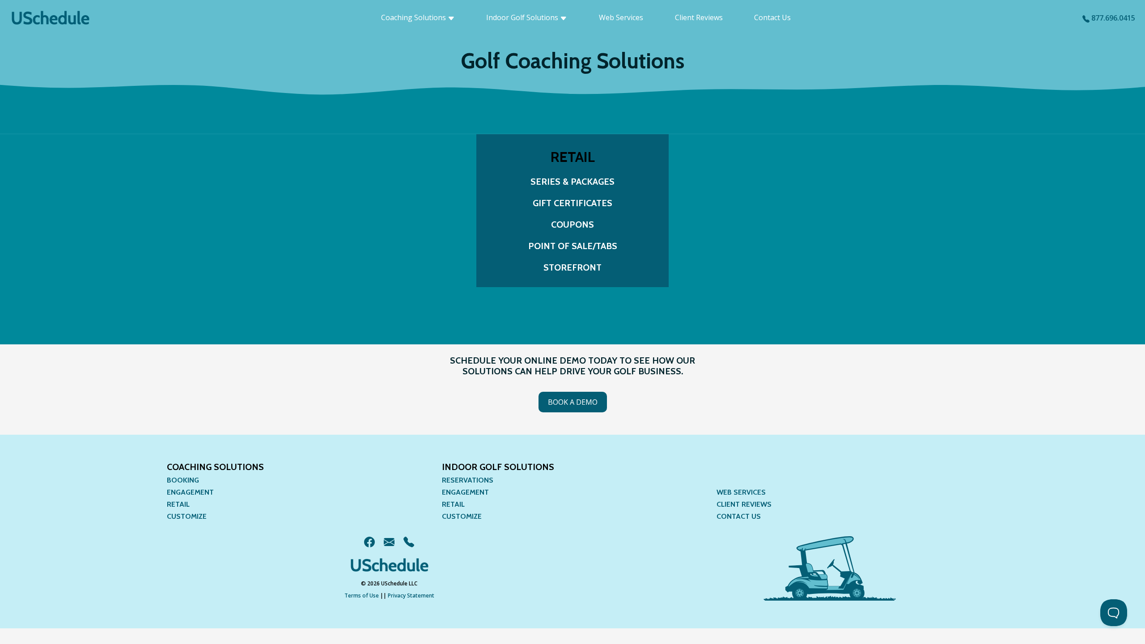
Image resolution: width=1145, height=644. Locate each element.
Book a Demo (573, 402)
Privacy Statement (411, 595)
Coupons (572, 224)
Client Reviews (699, 17)
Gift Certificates (572, 203)
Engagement (190, 492)
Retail (178, 504)
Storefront (572, 267)
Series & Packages (572, 181)
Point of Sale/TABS (572, 246)
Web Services (621, 17)
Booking (183, 480)
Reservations (467, 480)
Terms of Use (361, 595)
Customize (187, 516)
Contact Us (772, 17)
